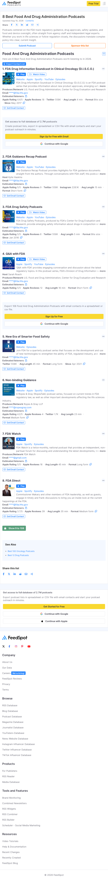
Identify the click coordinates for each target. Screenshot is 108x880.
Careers (13, 673)
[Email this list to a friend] (32, 24)
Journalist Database (12, 727)
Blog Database (10, 711)
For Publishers (9, 770)
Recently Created (11, 857)
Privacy (6, 684)
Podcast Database (12, 716)
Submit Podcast (27, 45)
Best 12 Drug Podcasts (18, 555)
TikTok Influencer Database (16, 755)
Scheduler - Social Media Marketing (21, 825)
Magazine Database (12, 722)
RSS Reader (8, 776)
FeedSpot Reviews (12, 678)
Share (5, 25)
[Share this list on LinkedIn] (22, 24)
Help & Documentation (14, 846)
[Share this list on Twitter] (16, 24)
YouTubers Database (13, 733)
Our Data (7, 667)
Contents (29, 20)
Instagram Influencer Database (18, 744)
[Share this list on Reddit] (27, 24)
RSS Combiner (10, 814)
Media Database (11, 782)
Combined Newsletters (14, 803)
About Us (7, 662)
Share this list (10, 568)
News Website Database (15, 738)
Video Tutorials (10, 841)
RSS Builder (8, 819)
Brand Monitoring (11, 797)
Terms (5, 689)
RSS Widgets (9, 808)
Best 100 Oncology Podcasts (21, 551)
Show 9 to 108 (16, 528)
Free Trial (93, 3)
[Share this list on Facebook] (11, 24)
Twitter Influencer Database (17, 749)
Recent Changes (11, 852)
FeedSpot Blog (10, 863)
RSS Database (9, 705)
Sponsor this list (80, 45)
